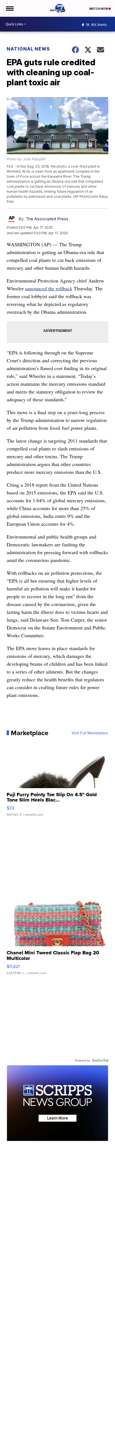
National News (28, 49)
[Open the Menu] (9, 8)
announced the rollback (48, 288)
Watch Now (99, 8)
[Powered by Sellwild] (100, 1060)
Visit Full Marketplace (90, 733)
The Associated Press (47, 218)
